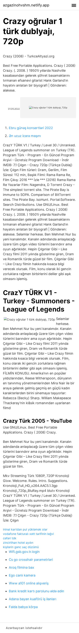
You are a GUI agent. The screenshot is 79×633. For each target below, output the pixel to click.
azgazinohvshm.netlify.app (26, 5)
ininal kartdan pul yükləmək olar (25, 529)
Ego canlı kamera (22, 575)
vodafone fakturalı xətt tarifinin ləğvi (28, 534)
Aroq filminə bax (21, 567)
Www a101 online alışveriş (29, 583)
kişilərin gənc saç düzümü (21, 547)
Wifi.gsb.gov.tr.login (24, 552)
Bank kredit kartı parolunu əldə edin (36, 591)
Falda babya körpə (23, 607)
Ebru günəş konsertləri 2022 (31, 128)
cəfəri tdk (9, 538)
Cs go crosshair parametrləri (31, 559)
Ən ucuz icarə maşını (25, 136)
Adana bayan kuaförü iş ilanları (32, 599)
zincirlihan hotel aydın (18, 542)
